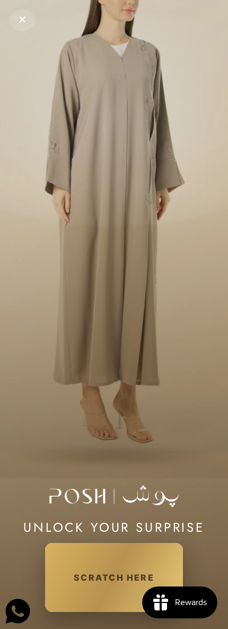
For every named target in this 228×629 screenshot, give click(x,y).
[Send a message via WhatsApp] (17, 611)
